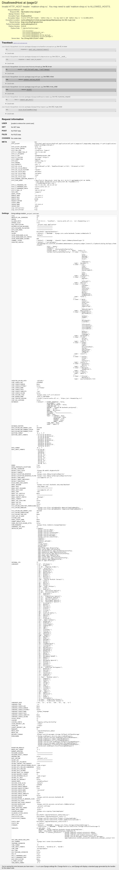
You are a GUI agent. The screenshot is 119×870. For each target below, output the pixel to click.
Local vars (10, 53)
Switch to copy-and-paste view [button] (20, 43)
